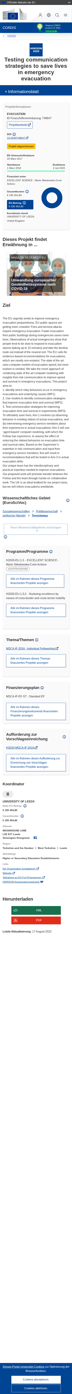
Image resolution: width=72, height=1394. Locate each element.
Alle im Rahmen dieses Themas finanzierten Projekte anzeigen (30, 660)
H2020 (12, 36)
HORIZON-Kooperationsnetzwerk (26, 882)
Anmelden (40, 15)
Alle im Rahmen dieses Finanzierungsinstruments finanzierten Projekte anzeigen (34, 711)
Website (12, 873)
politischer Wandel (14, 515)
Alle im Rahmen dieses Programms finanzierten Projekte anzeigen (32, 581)
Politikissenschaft (47, 511)
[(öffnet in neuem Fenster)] (15, 14)
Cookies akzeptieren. (36, 1379)
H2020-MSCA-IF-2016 (20, 747)
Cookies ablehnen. (36, 1388)
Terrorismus (40, 515)
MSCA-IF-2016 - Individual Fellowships (31, 648)
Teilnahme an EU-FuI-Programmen (27, 878)
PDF (39, 920)
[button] (49, 15)
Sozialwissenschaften (16, 511)
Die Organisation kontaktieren (24, 869)
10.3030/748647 (16, 137)
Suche (57, 15)
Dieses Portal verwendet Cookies (24, 1366)
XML (39, 910)
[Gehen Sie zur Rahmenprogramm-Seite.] (36, 49)
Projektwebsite (18, 125)
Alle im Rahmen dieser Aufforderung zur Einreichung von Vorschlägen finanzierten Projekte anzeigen (35, 762)
